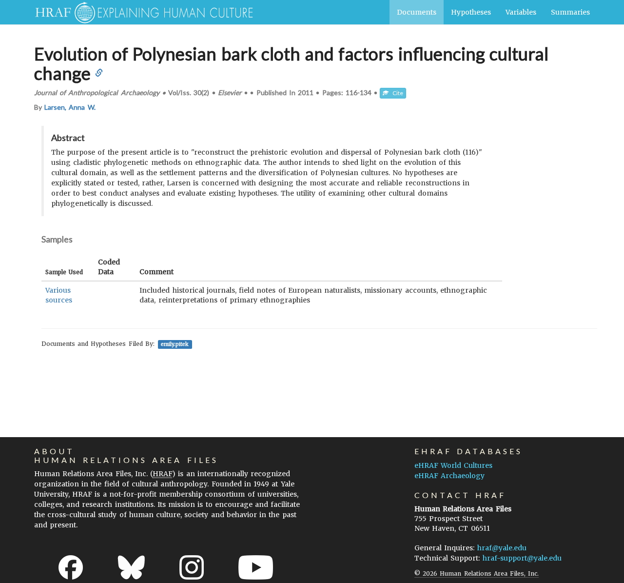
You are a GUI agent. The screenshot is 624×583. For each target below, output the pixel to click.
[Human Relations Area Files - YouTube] (255, 567)
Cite (396, 93)
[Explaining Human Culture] (140, 12)
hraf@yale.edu (501, 547)
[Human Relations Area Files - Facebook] (70, 567)
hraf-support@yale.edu (522, 558)
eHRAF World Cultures (453, 465)
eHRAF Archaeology (449, 475)
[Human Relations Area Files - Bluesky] (131, 567)
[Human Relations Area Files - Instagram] (191, 567)
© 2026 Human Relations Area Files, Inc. (476, 573)
